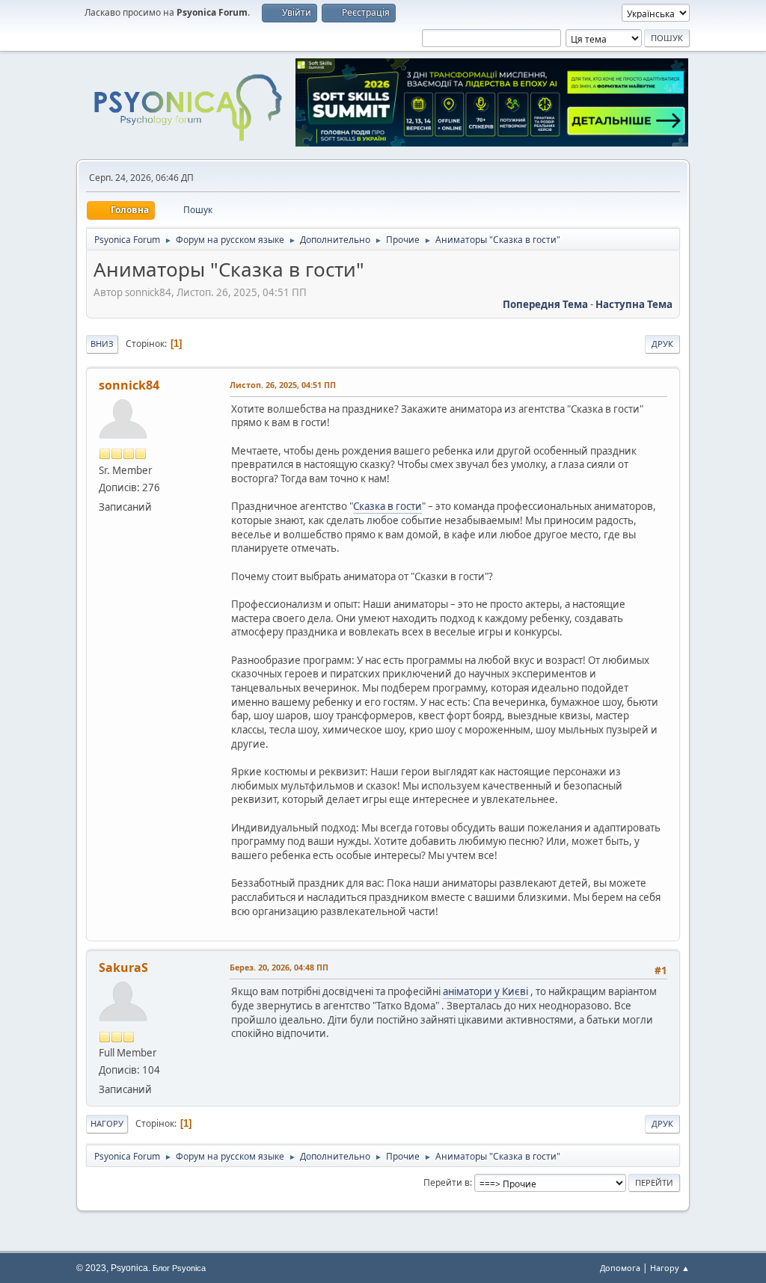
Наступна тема (633, 304)
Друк (662, 343)
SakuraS (123, 967)
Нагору (107, 1123)
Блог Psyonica (179, 1268)
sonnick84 (129, 385)
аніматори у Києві (485, 991)
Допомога (620, 1267)
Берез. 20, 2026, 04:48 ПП (279, 967)
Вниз (102, 343)
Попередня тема (545, 304)
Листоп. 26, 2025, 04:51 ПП (283, 384)
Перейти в (446, 1182)
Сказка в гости (387, 506)
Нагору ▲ (670, 1267)
